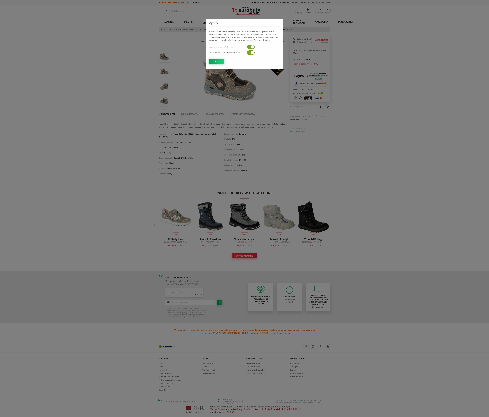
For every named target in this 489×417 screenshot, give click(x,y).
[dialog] (244, 208)
